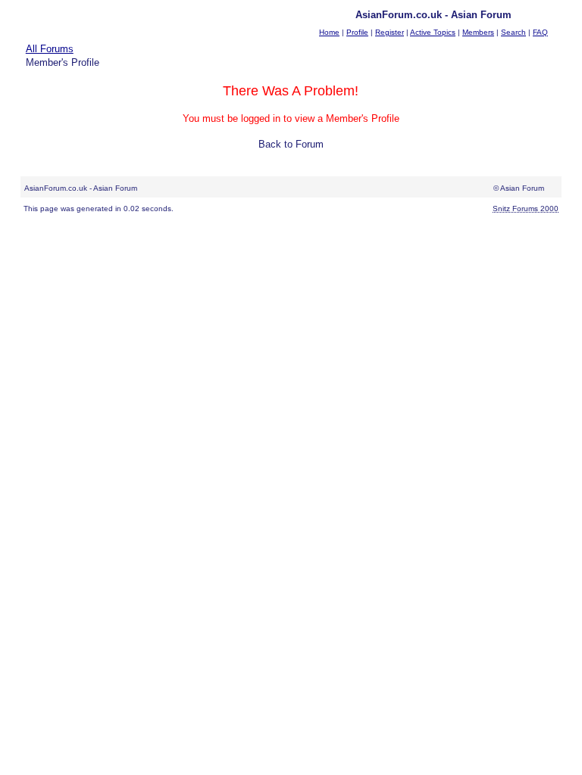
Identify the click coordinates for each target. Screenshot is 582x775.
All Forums (50, 48)
